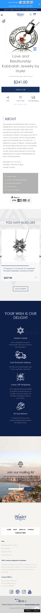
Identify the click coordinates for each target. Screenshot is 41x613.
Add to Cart (20, 90)
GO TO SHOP (20, 289)
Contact (31, 529)
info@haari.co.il (11, 583)
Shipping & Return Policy (9, 545)
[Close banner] (39, 4)
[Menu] (2, 15)
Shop (15, 529)
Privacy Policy (5, 548)
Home (9, 529)
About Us (22, 529)
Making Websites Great (32, 604)
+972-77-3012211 (11, 581)
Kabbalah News (20, 533)
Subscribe (28, 489)
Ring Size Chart (6, 551)
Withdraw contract (32, 611)
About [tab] (10, 119)
